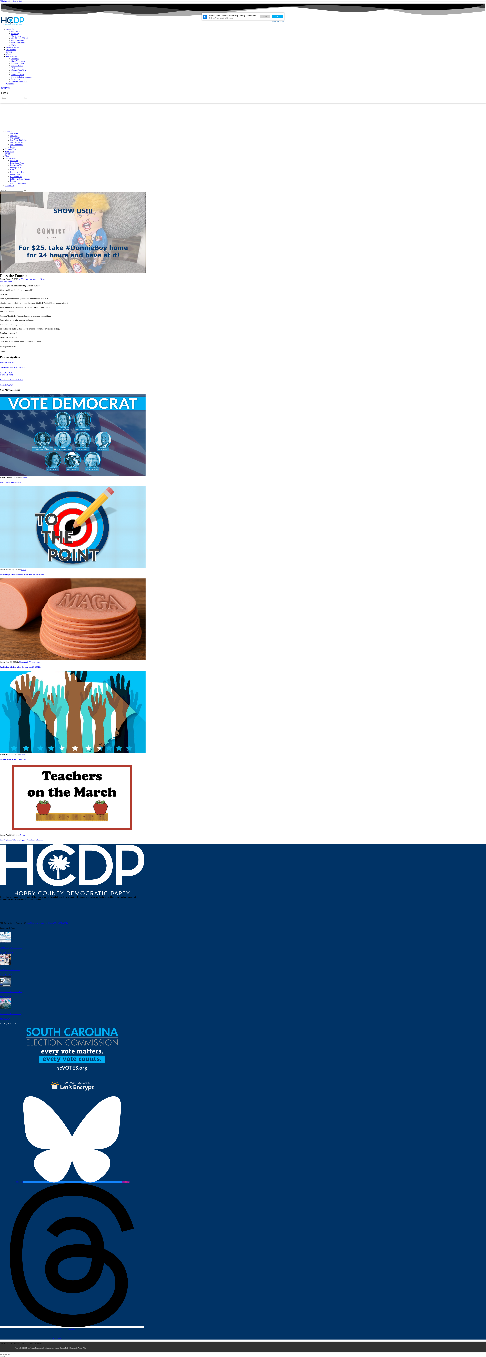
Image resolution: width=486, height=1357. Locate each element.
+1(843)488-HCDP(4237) (57, 923)
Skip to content (6, 1)
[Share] (6, 1354)
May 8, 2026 (5, 1019)
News (42, 279)
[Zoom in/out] (1, 1354)
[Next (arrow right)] (4, 1356)
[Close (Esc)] (9, 1354)
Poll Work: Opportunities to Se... (10, 970)
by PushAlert (279, 21)
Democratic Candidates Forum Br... (11, 992)
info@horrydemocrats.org (36, 923)
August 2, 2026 (6, 975)
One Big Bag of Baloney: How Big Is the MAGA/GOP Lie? (21, 667)
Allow (277, 16)
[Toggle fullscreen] (4, 1354)
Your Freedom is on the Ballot (10, 482)
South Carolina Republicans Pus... (10, 1014)
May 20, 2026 (5, 997)
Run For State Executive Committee (13, 759)
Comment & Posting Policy (78, 1348)
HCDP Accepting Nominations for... (11, 947)
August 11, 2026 (6, 953)
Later (265, 16)
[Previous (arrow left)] (1, 1356)
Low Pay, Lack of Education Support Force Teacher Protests (21, 840)
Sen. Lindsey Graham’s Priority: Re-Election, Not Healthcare (22, 575)
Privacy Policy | (65, 1348)
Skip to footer (18, 1)
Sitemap (57, 1348)
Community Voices (27, 662)
